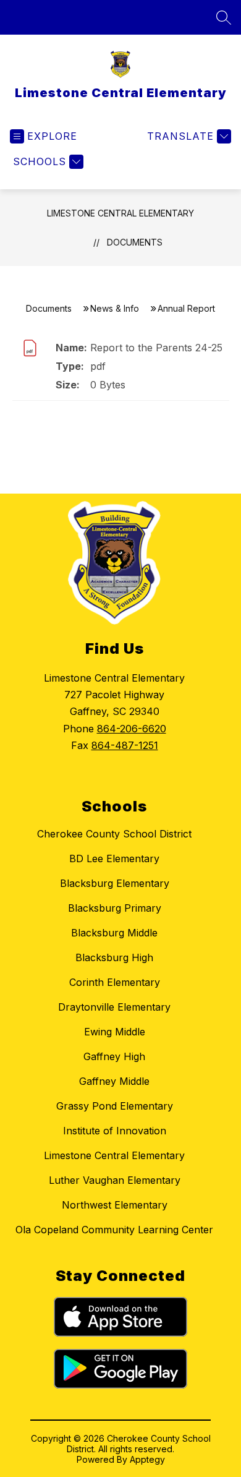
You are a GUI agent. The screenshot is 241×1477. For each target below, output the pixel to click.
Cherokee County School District (114, 834)
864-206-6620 (131, 728)
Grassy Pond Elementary (114, 1106)
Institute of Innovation (114, 1130)
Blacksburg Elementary (114, 883)
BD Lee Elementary (114, 858)
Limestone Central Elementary (120, 213)
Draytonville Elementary (114, 1007)
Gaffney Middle (114, 1081)
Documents (135, 242)
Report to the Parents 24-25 (156, 347)
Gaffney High (114, 1056)
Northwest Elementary (114, 1205)
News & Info (114, 308)
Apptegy (147, 1459)
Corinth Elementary (114, 982)
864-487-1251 (124, 745)
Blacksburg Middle (114, 933)
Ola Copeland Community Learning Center (114, 1229)
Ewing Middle (114, 1031)
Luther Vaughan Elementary (114, 1180)
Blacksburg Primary (114, 908)
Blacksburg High (114, 957)
